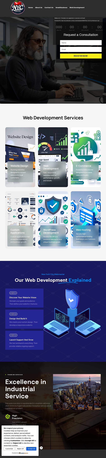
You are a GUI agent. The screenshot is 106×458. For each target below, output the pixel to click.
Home (30, 8)
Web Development (77, 8)
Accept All (31, 449)
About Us (38, 8)
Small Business (61, 8)
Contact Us (49, 8)
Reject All (20, 449)
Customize (9, 449)
